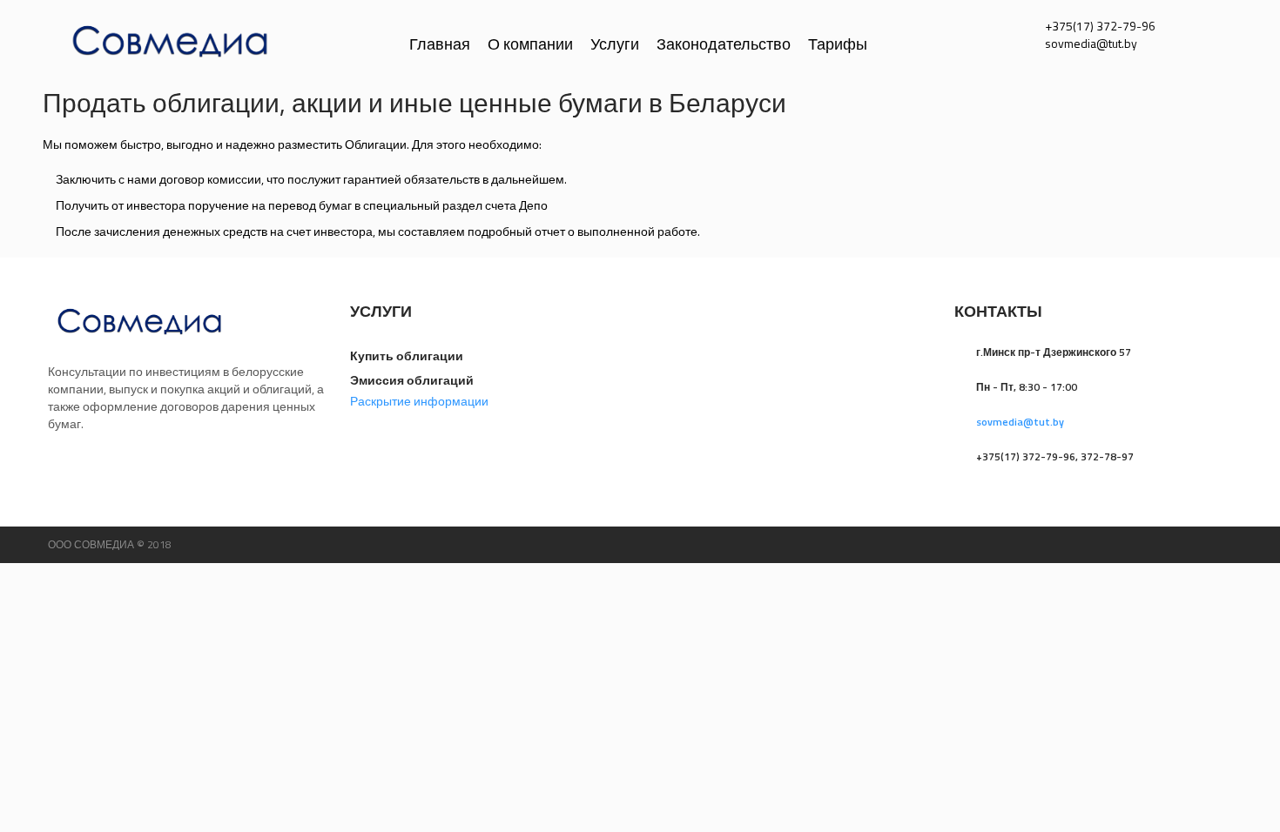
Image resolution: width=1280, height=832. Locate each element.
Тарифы (837, 43)
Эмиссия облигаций (412, 380)
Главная (439, 43)
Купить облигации (406, 355)
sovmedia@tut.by (1020, 421)
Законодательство (724, 43)
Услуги (614, 43)
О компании (530, 43)
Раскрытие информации (419, 401)
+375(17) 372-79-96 (1100, 26)
